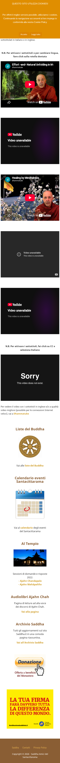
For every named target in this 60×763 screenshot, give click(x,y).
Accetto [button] (24, 34)
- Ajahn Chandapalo (30, 580)
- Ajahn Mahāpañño (30, 584)
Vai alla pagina (30, 611)
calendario (26, 527)
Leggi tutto (35, 34)
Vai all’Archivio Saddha (30, 642)
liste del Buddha (34, 465)
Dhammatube (21, 413)
